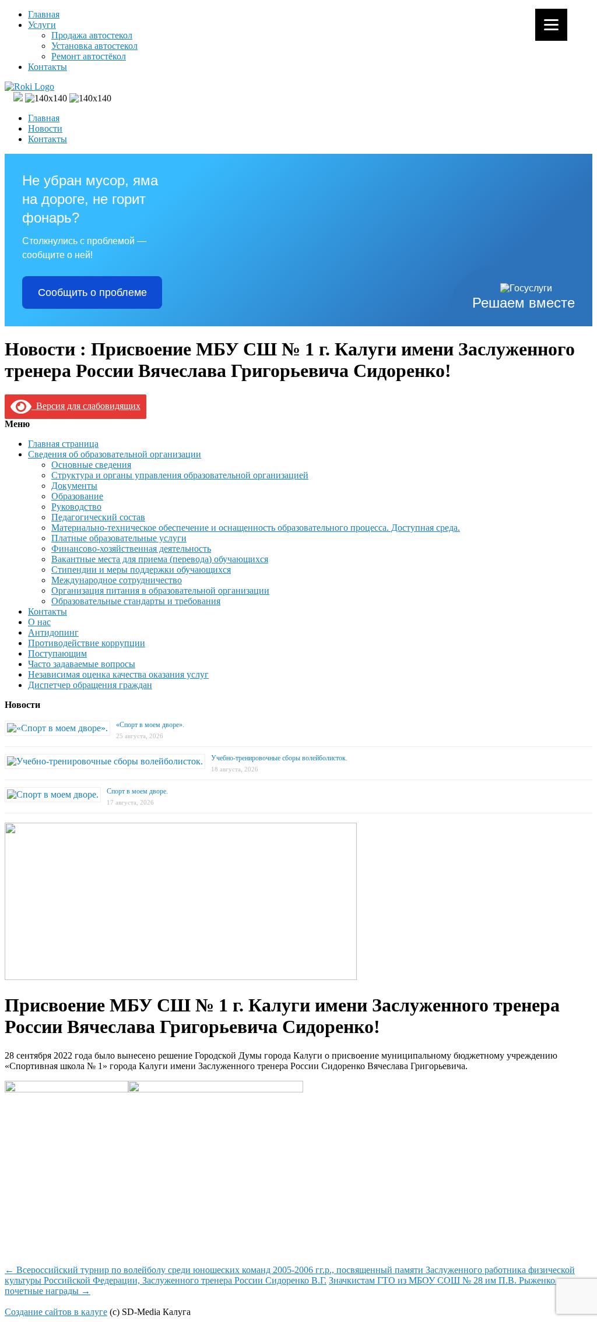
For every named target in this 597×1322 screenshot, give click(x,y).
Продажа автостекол (91, 35)
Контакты (47, 67)
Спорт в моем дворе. (137, 791)
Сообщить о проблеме (92, 292)
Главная (43, 14)
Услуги (42, 25)
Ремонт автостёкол (88, 56)
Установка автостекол (94, 46)
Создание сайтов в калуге (56, 1312)
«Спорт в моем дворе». (150, 725)
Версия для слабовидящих (86, 406)
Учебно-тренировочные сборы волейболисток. (279, 758)
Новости (45, 128)
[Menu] (551, 25)
